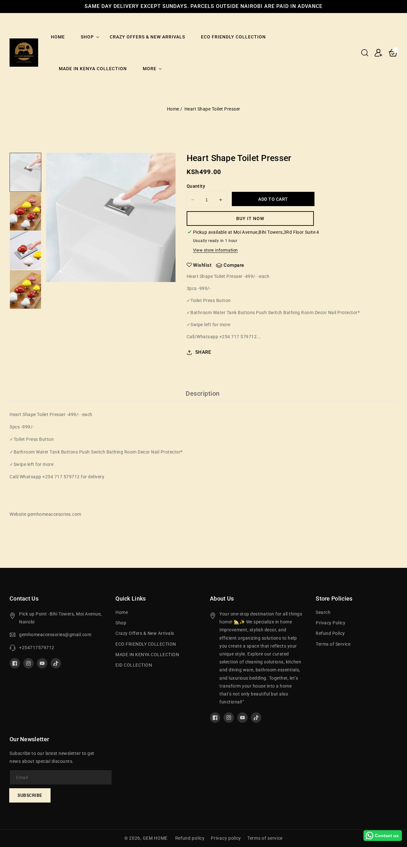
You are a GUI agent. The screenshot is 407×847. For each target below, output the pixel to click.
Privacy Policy (330, 622)
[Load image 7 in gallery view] (25, 250)
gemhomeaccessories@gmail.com (55, 634)
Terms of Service (333, 644)
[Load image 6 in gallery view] (25, 211)
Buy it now (250, 218)
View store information (215, 250)
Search (323, 612)
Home (173, 108)
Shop (87, 36)
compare (234, 265)
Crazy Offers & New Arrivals (144, 633)
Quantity (196, 186)
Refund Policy (330, 633)
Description (203, 393)
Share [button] (203, 352)
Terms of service (265, 838)
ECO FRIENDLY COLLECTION (145, 644)
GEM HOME (155, 838)
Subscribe (29, 795)
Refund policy (190, 838)
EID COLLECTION (133, 665)
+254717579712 (36, 647)
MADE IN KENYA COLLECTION (147, 654)
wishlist (202, 265)
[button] (364, 53)
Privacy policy (226, 838)
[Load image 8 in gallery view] (25, 289)
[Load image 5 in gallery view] (25, 172)
